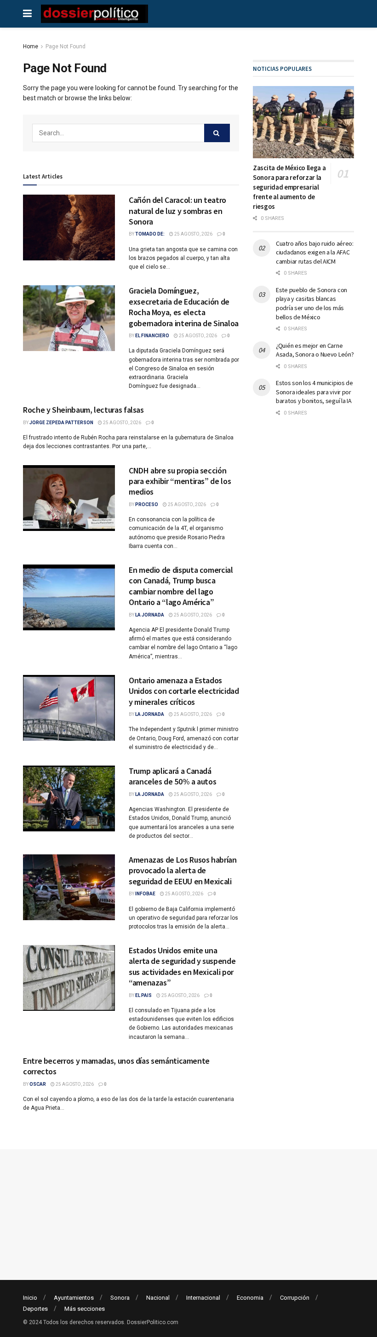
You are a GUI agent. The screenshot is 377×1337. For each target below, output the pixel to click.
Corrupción (294, 1297)
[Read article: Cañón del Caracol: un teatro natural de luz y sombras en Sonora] (69, 227)
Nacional (158, 1297)
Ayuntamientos (74, 1297)
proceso (146, 504)
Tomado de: (150, 233)
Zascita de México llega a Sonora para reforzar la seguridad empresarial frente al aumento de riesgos (289, 187)
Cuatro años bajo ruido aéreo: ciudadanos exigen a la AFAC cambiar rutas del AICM (315, 252)
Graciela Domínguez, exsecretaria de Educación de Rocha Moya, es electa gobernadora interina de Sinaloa (184, 306)
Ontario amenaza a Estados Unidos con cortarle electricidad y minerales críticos (184, 691)
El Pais (143, 995)
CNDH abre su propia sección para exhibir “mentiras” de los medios (180, 481)
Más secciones (84, 1308)
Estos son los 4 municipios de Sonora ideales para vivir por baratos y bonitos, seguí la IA (314, 392)
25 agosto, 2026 (192, 233)
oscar (37, 1084)
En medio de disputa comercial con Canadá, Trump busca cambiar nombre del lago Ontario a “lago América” (181, 586)
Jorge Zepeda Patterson (61, 422)
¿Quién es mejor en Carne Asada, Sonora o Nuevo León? (315, 350)
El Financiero (152, 335)
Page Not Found (66, 46)
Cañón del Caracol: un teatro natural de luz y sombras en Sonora (177, 211)
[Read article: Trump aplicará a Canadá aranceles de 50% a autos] (69, 798)
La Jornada (149, 614)
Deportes (35, 1308)
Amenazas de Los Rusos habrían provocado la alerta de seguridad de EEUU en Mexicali (183, 870)
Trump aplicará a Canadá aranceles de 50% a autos (172, 776)
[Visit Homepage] (94, 14)
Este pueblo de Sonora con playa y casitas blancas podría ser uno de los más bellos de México (311, 303)
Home (30, 46)
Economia (250, 1297)
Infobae (145, 893)
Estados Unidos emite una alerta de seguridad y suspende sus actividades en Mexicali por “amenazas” (182, 966)
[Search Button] (217, 133)
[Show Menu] (27, 14)
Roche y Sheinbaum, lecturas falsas (83, 409)
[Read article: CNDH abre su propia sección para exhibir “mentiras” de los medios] (69, 498)
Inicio (30, 1297)
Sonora (120, 1297)
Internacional (203, 1297)
